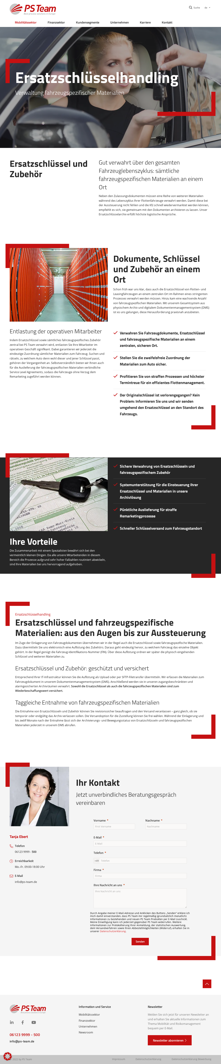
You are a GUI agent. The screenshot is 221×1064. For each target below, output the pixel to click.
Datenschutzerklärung (113, 931)
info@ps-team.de (26, 882)
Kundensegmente (87, 22)
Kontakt (167, 22)
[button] (194, 7)
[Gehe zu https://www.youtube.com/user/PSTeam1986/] (33, 1022)
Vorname (100, 820)
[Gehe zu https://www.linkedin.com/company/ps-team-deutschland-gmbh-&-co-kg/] (12, 1022)
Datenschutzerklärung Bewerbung (191, 1059)
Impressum (118, 1059)
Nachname (152, 820)
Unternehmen (119, 22)
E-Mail (98, 837)
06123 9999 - (25, 852)
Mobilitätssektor (26, 22)
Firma (97, 870)
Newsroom (86, 1032)
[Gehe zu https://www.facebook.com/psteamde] (23, 1022)
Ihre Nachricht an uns (108, 885)
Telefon (98, 853)
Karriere (145, 22)
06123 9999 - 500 (25, 1035)
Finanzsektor (56, 22)
